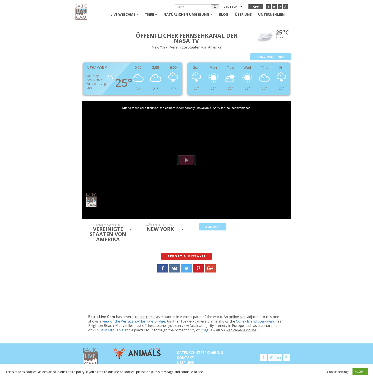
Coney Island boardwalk (255, 321)
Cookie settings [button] (338, 372)
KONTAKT (185, 357)
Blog (223, 14)
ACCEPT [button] (360, 371)
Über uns (243, 14)
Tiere (150, 14)
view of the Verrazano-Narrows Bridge (133, 321)
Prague (206, 330)
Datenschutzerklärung (200, 352)
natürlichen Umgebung (186, 14)
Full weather (271, 57)
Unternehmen (271, 14)
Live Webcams (123, 14)
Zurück (212, 227)
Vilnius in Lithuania (108, 330)
